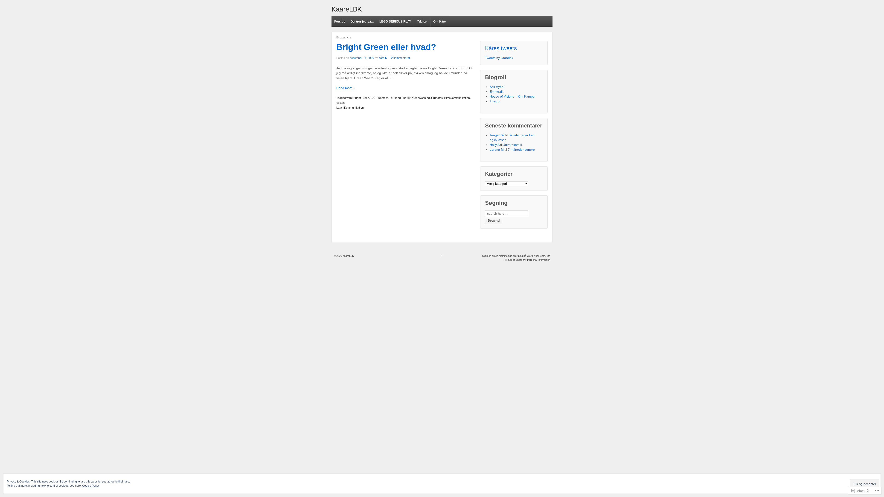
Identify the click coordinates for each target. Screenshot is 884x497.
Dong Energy (402, 98)
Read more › (345, 88)
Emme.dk (496, 91)
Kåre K (382, 58)
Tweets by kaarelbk (499, 58)
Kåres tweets (501, 48)
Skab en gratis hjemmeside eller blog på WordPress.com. (514, 255)
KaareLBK (347, 9)
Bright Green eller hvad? (386, 47)
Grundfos (437, 98)
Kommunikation (354, 107)
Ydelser (422, 21)
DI (391, 98)
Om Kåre (439, 21)
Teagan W (497, 135)
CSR (374, 98)
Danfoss (383, 98)
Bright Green (361, 98)
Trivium (495, 101)
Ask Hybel (497, 87)
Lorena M (497, 149)
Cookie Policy (90, 485)
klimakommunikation (457, 98)
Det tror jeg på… (362, 21)
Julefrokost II (512, 145)
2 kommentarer (400, 58)
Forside (339, 21)
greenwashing (421, 98)
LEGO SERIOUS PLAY (395, 21)
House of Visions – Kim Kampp (512, 96)
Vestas (340, 102)
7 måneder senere (521, 149)
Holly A (494, 145)
